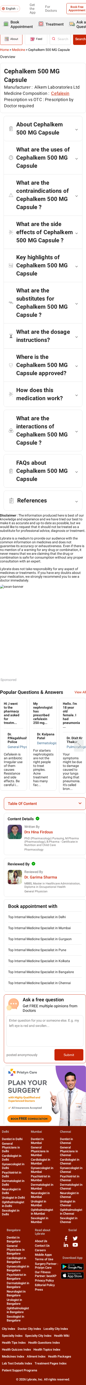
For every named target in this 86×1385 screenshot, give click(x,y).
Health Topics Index (46, 1349)
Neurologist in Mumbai (40, 1195)
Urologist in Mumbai (38, 1203)
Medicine (18, 50)
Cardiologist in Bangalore (16, 1260)
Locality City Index (55, 1329)
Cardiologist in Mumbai (40, 1161)
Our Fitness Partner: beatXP (45, 1274)
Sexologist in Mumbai (39, 1220)
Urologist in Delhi (13, 1197)
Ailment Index (36, 1356)
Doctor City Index (29, 1329)
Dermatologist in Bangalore (18, 1285)
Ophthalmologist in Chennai (71, 1211)
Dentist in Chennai (66, 1141)
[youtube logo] (75, 1246)
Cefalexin (60, 93)
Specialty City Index (38, 1335)
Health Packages (59, 1356)
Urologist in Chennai (67, 1203)
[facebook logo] (66, 1240)
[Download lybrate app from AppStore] (72, 1278)
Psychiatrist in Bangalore (16, 1276)
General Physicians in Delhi (11, 1147)
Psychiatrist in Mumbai (40, 1178)
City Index (8, 1329)
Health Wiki (61, 1335)
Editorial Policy (45, 1285)
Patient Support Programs (19, 1370)
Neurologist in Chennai (69, 1195)
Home (4, 50)
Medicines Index (13, 1356)
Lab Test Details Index (17, 1363)
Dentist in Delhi (12, 1139)
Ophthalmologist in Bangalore (18, 1310)
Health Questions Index (44, 1342)
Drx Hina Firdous (38, 832)
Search (80, 39)
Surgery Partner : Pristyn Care (46, 1265)
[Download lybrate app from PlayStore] (72, 1269)
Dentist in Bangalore (14, 1239)
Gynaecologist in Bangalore (18, 1268)
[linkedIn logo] (66, 1246)
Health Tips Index (14, 1342)
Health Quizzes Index (16, 1349)
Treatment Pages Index (51, 1363)
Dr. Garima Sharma (40, 877)
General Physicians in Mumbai (40, 1151)
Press (39, 1289)
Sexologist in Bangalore (15, 1318)
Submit (69, 1055)
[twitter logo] (75, 1240)
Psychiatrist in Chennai (69, 1178)
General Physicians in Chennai (69, 1151)
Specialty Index (12, 1335)
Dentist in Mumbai (37, 1141)
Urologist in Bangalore (14, 1301)
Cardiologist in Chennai (69, 1161)
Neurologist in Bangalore (16, 1293)
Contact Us (42, 1245)
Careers (40, 1250)
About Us (41, 1241)
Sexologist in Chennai (68, 1220)
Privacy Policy (44, 1280)
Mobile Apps (43, 1254)
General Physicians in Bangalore (16, 1249)
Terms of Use (44, 1259)
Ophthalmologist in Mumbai (42, 1211)
